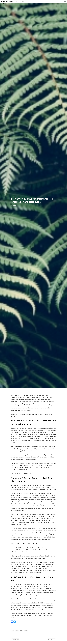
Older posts (15, 639)
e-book (17, 630)
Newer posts (51, 639)
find (54, 529)
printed (25, 630)
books (12, 630)
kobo (21, 630)
